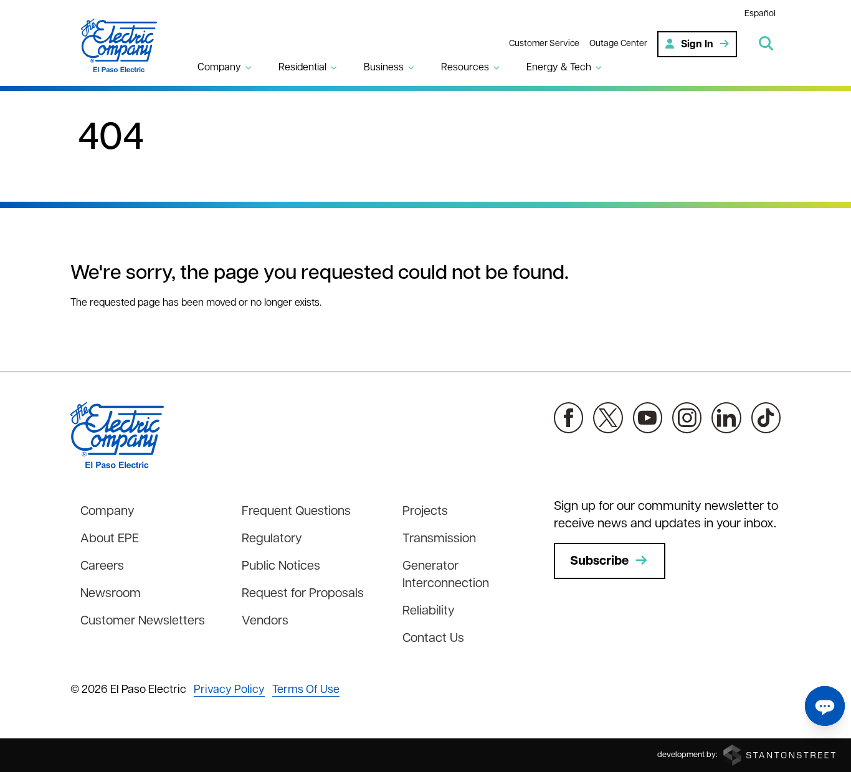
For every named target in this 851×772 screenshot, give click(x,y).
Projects (425, 512)
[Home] (126, 45)
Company (107, 512)
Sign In (697, 45)
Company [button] (219, 68)
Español (760, 14)
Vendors (265, 621)
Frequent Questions (296, 512)
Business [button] (384, 68)
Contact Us (433, 639)
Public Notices (281, 566)
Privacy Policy (229, 690)
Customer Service (544, 44)
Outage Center (618, 44)
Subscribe (599, 561)
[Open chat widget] (825, 706)
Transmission (439, 539)
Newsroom (110, 594)
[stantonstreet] (779, 755)
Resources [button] (465, 68)
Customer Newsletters (142, 621)
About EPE (109, 539)
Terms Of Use (306, 690)
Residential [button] (302, 68)
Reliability (428, 611)
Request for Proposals (303, 594)
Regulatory (272, 539)
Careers (102, 566)
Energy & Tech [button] (558, 68)
